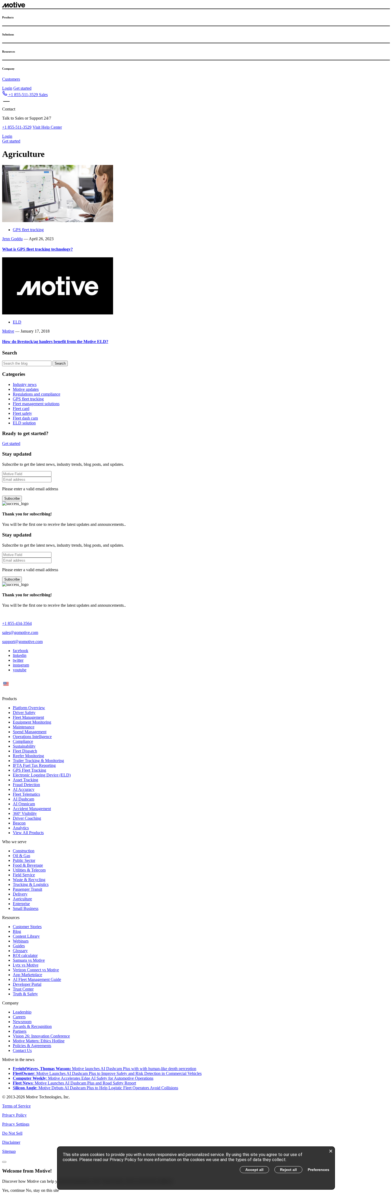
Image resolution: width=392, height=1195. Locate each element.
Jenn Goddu (12, 238)
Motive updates (26, 389)
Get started (22, 88)
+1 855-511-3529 (16, 127)
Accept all (254, 1170)
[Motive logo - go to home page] (13, 6)
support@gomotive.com (22, 641)
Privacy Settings (15, 1124)
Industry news (25, 384)
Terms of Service (16, 1106)
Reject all (288, 1170)
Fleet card (21, 408)
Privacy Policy (14, 1115)
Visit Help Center (47, 127)
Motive (8, 331)
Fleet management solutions (36, 403)
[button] (25, 94)
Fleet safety (22, 413)
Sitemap (9, 1151)
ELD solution (24, 423)
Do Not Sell (12, 1133)
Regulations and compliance (36, 394)
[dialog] (196, 1168)
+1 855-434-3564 (17, 623)
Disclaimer (11, 1142)
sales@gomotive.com (20, 632)
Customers (11, 79)
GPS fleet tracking (28, 229)
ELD (17, 322)
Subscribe (12, 498)
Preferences (318, 1170)
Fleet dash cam (25, 418)
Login (7, 88)
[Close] (4, 1162)
